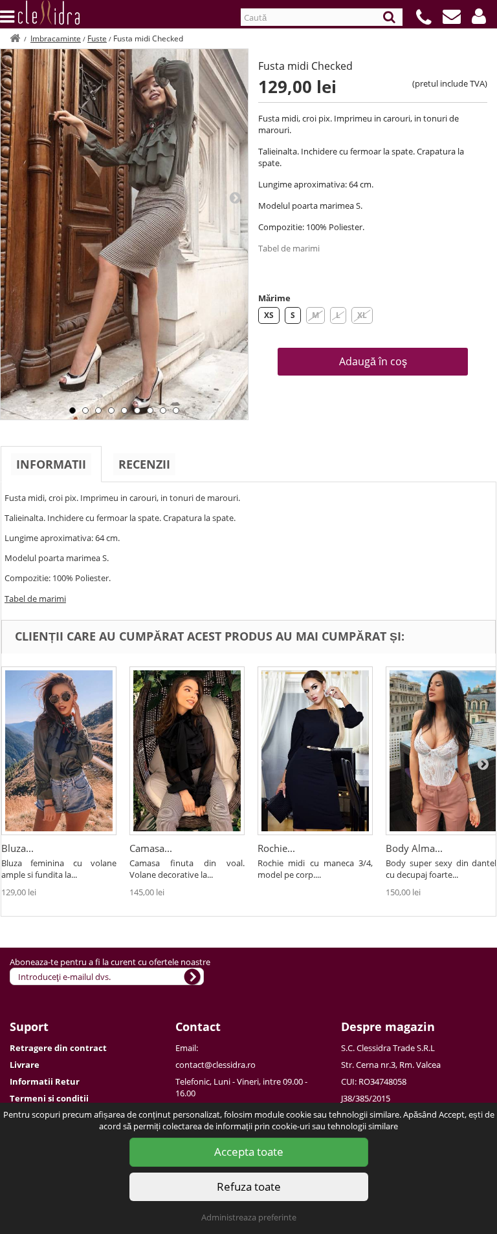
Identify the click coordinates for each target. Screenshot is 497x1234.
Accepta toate (248, 1151)
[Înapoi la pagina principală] (15, 38)
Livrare (24, 1064)
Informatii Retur (45, 1081)
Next (234, 197)
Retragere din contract (58, 1048)
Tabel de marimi (289, 248)
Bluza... (17, 848)
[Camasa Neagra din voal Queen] (187, 750)
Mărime (274, 298)
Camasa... (150, 848)
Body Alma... (414, 848)
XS (269, 315)
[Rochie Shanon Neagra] (315, 750)
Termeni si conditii (49, 1098)
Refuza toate (249, 1186)
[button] (479, 16)
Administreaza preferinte (248, 1217)
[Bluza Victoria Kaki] (58, 750)
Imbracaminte (55, 38)
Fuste (97, 38)
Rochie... (276, 848)
